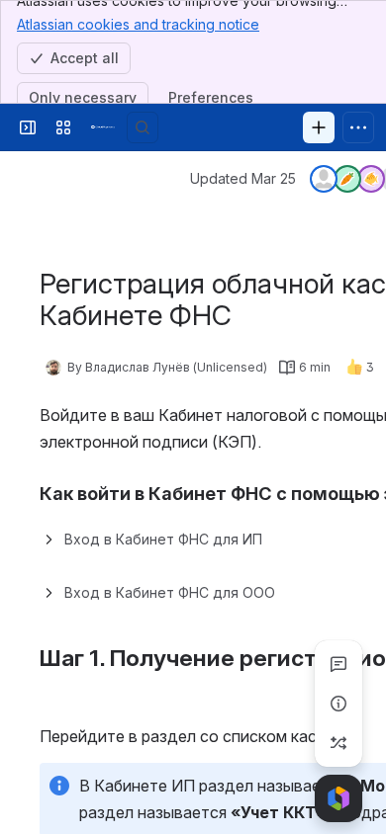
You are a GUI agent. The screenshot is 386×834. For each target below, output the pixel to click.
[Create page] (338, 743)
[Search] (142, 127)
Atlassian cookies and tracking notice (138, 24)
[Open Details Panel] (338, 703)
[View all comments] (338, 664)
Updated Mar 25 (243, 178)
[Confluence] (103, 127)
